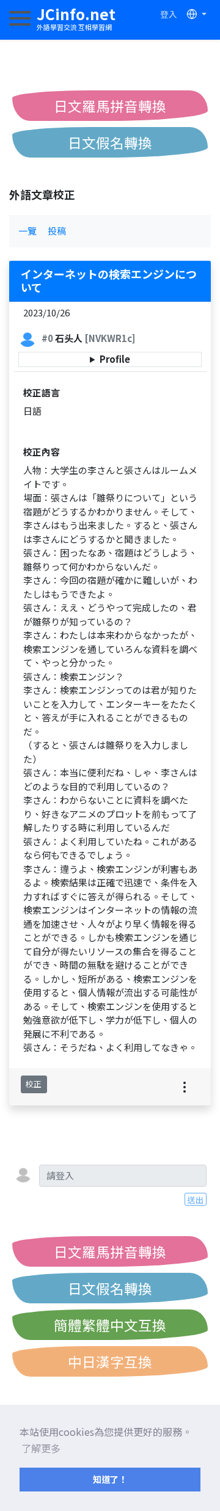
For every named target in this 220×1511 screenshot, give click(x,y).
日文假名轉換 (110, 142)
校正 (34, 1084)
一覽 (27, 230)
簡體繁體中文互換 (110, 1324)
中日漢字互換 (110, 1361)
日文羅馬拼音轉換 (110, 105)
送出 (195, 1199)
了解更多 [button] (41, 1448)
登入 (168, 14)
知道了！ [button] (110, 1479)
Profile (115, 358)
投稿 (57, 230)
